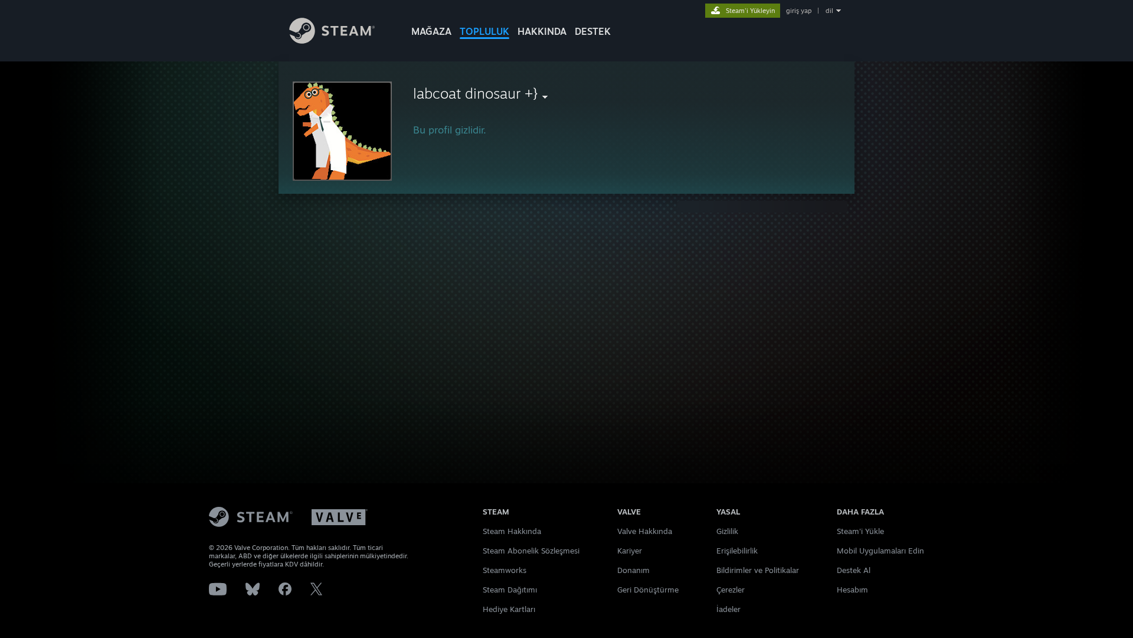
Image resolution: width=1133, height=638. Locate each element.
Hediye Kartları (509, 609)
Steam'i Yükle (860, 531)
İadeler (728, 609)
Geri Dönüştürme (648, 589)
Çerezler (730, 589)
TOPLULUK (484, 31)
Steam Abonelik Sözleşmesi (531, 550)
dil (829, 10)
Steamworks (504, 570)
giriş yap (798, 10)
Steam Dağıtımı (510, 589)
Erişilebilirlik (737, 550)
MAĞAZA (431, 31)
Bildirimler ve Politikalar (757, 570)
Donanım (633, 570)
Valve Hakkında (644, 531)
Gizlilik (727, 531)
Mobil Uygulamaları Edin (880, 550)
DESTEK (593, 31)
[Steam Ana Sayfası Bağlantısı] (332, 40)
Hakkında (542, 31)
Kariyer (629, 550)
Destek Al (853, 570)
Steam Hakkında (512, 531)
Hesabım (852, 589)
